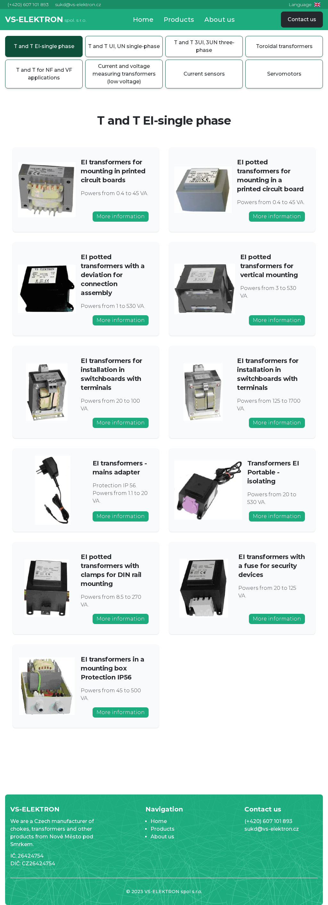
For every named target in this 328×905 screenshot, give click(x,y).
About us (219, 19)
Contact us (302, 19)
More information (120, 216)
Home (143, 19)
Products (179, 19)
